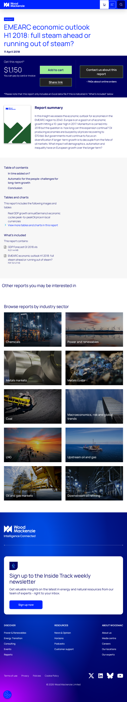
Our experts (108, 654)
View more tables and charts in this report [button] (33, 225)
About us (106, 632)
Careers (106, 643)
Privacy (25, 675)
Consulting (9, 643)
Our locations (109, 649)
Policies (37, 675)
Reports (8, 654)
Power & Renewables (15, 632)
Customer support (64, 649)
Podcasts (59, 643)
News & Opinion (62, 632)
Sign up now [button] (26, 605)
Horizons (59, 638)
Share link (56, 82)
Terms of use (10, 675)
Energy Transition (13, 638)
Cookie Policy (52, 675)
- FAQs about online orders (101, 81)
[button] (112, 4)
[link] (63, 532)
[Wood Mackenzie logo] (14, 4)
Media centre (109, 638)
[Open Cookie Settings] (7, 694)
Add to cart (56, 70)
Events (7, 649)
